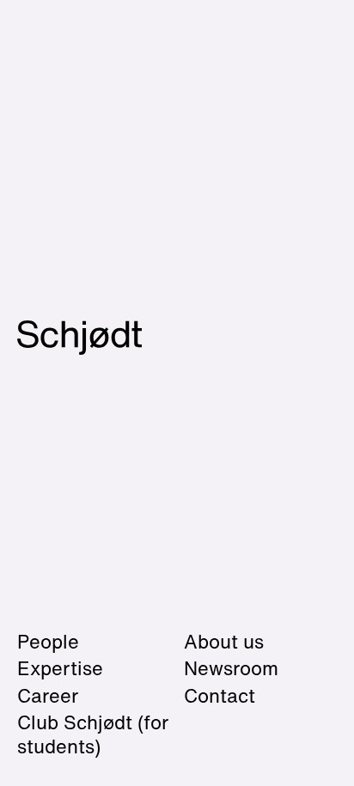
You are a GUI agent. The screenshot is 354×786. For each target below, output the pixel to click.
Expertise (60, 668)
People (48, 641)
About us (224, 641)
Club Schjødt (92, 734)
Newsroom (231, 668)
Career (47, 696)
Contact (219, 696)
